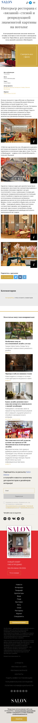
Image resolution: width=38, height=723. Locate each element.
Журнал (19, 613)
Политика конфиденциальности (19, 685)
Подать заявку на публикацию (19, 678)
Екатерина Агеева (19, 87)
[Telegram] (24, 277)
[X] (16, 277)
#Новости (8, 352)
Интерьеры (19, 587)
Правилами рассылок (27, 507)
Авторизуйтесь (9, 297)
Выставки (19, 602)
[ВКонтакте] (20, 277)
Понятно (19, 719)
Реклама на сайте (19, 667)
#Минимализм (16, 419)
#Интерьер (8, 419)
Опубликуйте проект (19, 622)
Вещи (19, 596)
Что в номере (14, 573)
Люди (19, 599)
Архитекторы (19, 593)
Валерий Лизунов (9, 87)
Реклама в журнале (19, 670)
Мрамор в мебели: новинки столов (18, 374)
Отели (19, 608)
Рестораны (19, 611)
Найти (27, 3)
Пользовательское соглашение (19, 682)
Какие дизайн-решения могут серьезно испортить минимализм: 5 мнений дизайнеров (18, 404)
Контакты (19, 674)
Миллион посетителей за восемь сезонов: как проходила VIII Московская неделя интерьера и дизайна (18, 443)
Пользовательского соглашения (16, 506)
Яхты (19, 605)
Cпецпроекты (19, 616)
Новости (19, 584)
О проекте (19, 663)
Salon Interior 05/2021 (10, 93)
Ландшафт (19, 590)
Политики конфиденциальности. (23, 713)
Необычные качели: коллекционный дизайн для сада (17, 342)
